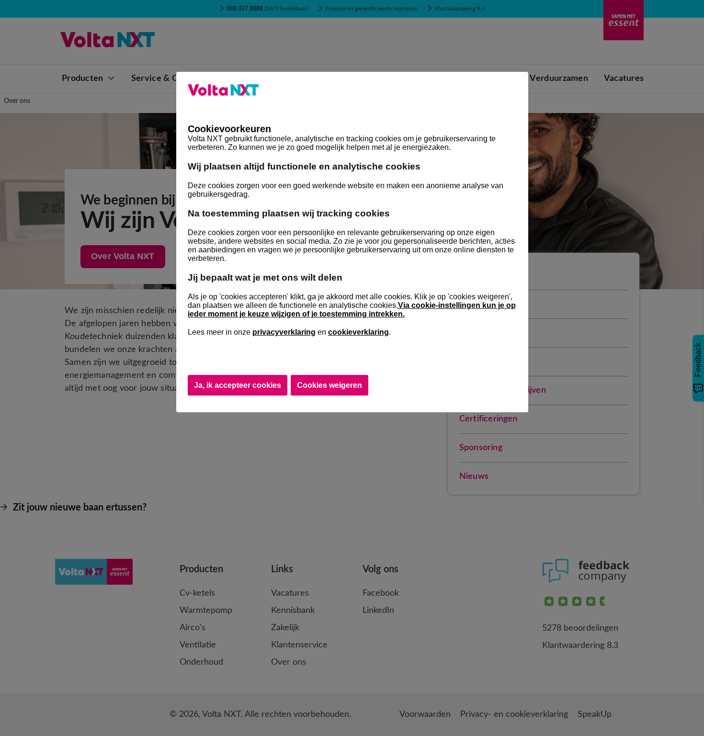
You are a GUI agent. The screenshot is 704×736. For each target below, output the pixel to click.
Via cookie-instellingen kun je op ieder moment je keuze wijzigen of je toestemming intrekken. (352, 309)
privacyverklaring (284, 332)
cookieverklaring (358, 332)
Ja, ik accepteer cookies (237, 385)
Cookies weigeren (329, 385)
